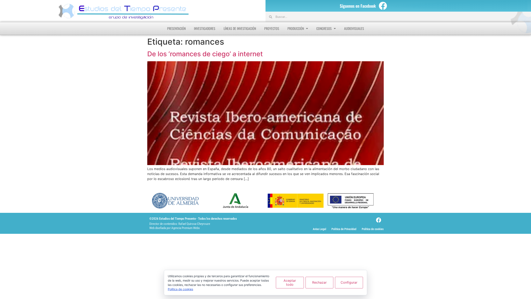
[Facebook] (383, 6)
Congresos (324, 28)
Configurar (349, 282)
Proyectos (271, 28)
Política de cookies (373, 229)
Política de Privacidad (343, 229)
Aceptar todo (290, 282)
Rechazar (319, 282)
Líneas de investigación (240, 28)
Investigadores (204, 28)
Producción (295, 28)
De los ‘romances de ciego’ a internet (205, 54)
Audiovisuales (354, 28)
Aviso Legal (319, 229)
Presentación (176, 28)
